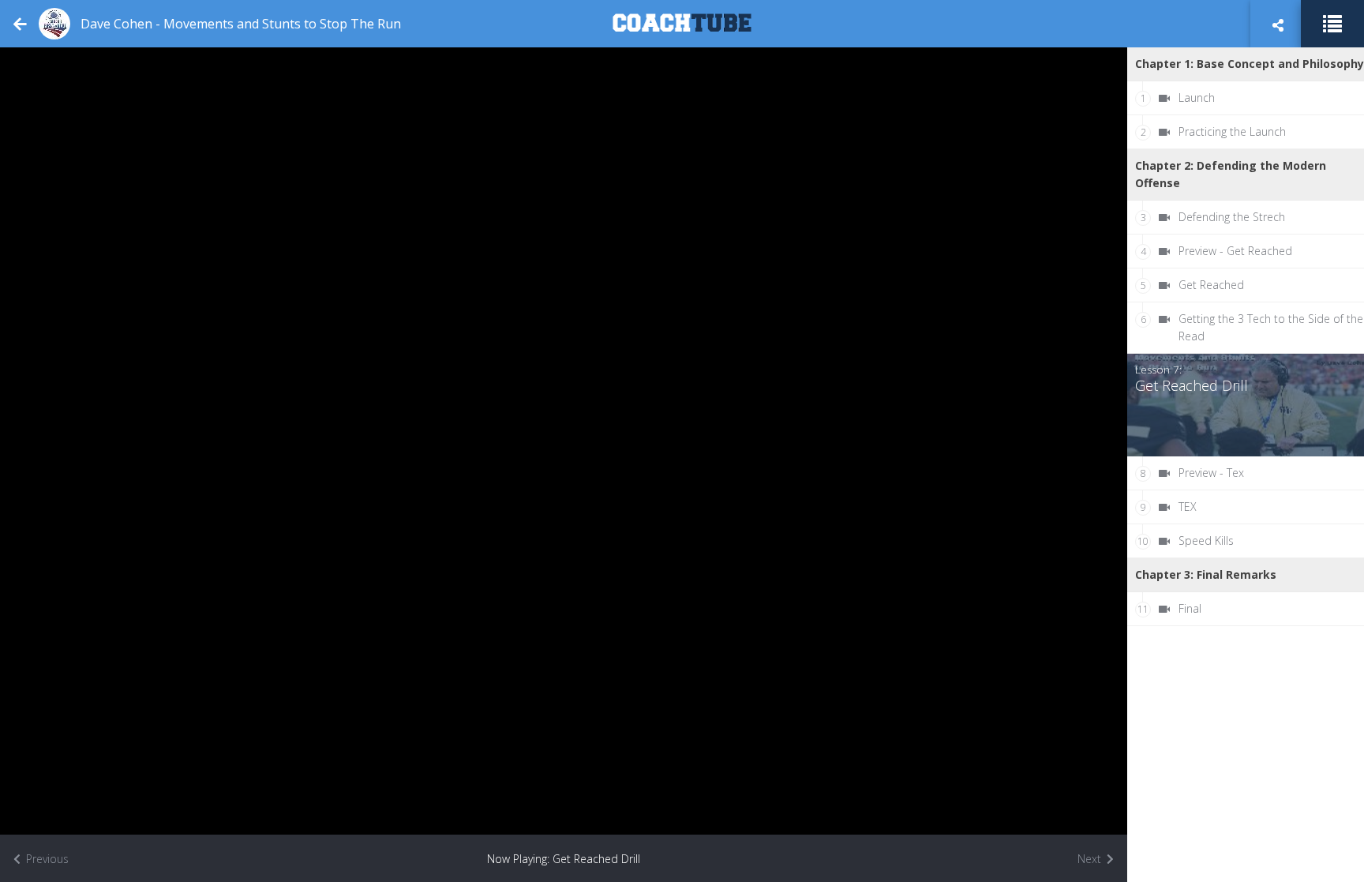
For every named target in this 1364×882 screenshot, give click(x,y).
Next (1090, 858)
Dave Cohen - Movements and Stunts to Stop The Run (241, 23)
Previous (46, 858)
